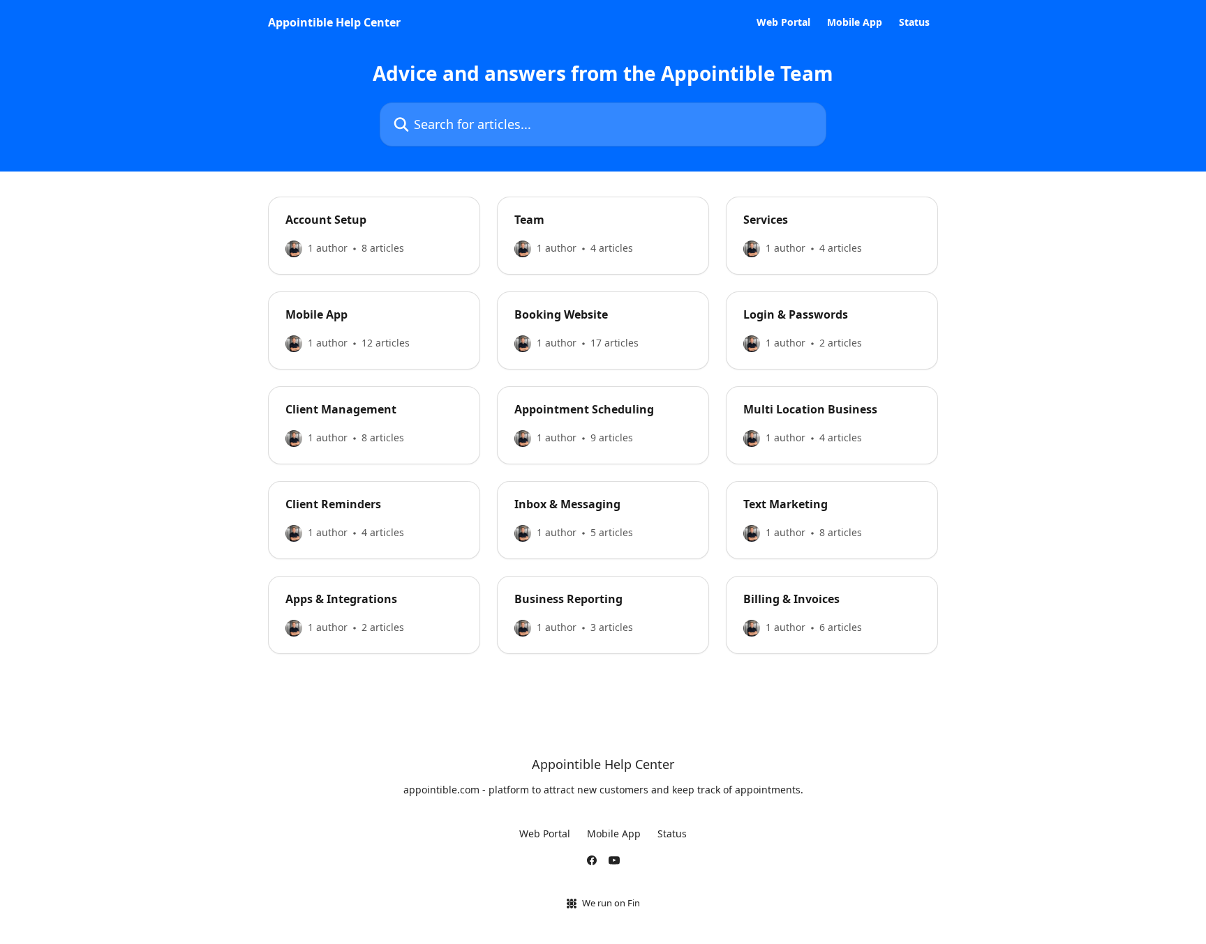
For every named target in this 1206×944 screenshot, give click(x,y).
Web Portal (783, 22)
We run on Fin (611, 903)
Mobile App (854, 22)
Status (914, 22)
